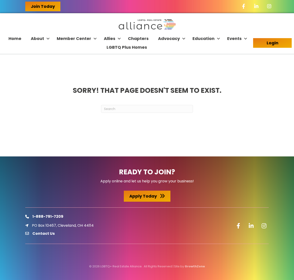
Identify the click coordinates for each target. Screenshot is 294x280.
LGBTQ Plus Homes (127, 47)
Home (14, 38)
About (37, 38)
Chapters (138, 38)
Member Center (74, 38)
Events (234, 38)
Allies (109, 38)
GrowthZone (195, 266)
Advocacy (169, 38)
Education (203, 38)
